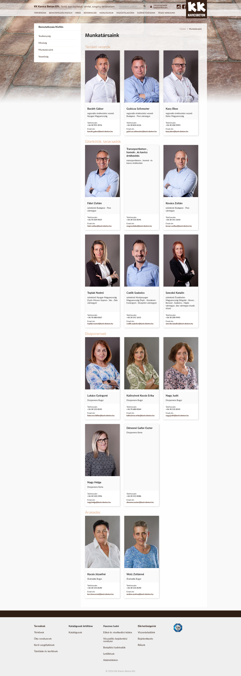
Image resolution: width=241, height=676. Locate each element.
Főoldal (183, 29)
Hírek (78, 12)
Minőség (42, 42)
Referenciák (90, 12)
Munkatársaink (45, 49)
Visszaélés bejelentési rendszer (115, 640)
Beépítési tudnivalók (114, 647)
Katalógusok (106, 12)
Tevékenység (44, 36)
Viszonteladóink (125, 12)
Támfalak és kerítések (46, 651)
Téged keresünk (166, 12)
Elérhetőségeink (146, 12)
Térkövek (39, 632)
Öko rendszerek (43, 638)
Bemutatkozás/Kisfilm (60, 12)
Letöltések (109, 653)
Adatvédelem (110, 660)
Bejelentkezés (145, 638)
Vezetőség (43, 56)
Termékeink (40, 12)
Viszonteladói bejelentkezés (160, 6)
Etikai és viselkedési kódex (117, 632)
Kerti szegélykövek (44, 645)
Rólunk (141, 645)
